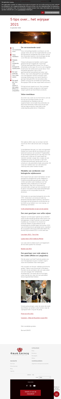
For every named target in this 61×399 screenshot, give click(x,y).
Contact (29, 374)
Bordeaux (34, 353)
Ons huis (12, 363)
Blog (11, 368)
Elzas (33, 350)
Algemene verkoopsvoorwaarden (40, 363)
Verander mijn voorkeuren (52, 12)
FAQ (33, 374)
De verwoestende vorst (15, 49)
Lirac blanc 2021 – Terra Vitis (30, 235)
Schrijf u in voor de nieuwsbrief (30, 393)
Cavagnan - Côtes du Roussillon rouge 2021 (34, 318)
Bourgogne (34, 356)
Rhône (33, 358)
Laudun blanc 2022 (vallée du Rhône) (32, 239)
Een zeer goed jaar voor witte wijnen (15, 74)
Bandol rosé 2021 (26, 249)
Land (37, 377)
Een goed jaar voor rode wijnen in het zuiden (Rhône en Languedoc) (15, 86)
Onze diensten (14, 366)
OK (42, 12)
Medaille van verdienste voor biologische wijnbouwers (15, 64)
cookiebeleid (21, 10)
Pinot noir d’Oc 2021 (27, 314)
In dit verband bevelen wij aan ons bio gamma (34, 209)
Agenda (12, 371)
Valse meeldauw (15, 55)
